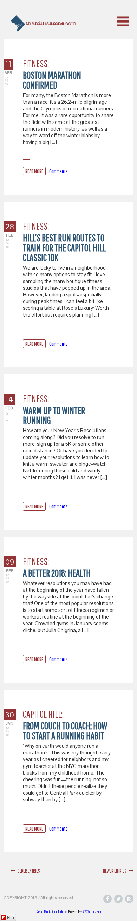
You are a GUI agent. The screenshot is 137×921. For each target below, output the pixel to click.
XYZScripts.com (92, 912)
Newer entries (116, 871)
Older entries (27, 871)
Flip (10, 917)
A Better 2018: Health (57, 573)
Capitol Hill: (43, 714)
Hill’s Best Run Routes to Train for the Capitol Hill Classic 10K (64, 247)
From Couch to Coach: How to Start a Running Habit (65, 730)
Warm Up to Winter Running (54, 415)
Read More (34, 171)
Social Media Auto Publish (51, 912)
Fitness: (36, 63)
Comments (58, 171)
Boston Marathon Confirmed (52, 80)
